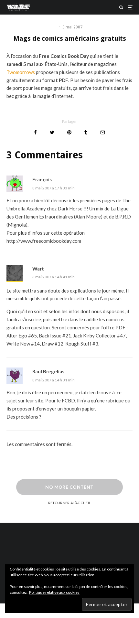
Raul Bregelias (48, 371)
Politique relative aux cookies (54, 592)
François (42, 179)
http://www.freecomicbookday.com (43, 241)
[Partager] (35, 132)
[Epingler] (69, 132)
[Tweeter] (52, 132)
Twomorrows (21, 72)
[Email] (102, 132)
